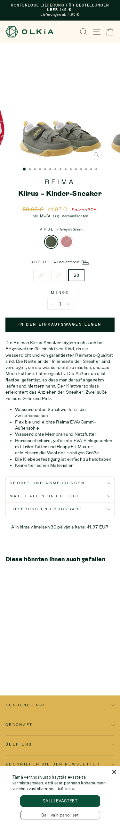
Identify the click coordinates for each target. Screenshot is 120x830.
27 (59, 275)
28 (76, 275)
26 (41, 275)
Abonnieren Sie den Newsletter (52, 764)
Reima (60, 182)
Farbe (60, 229)
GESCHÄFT (19, 725)
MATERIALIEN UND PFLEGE (45, 496)
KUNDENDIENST (25, 705)
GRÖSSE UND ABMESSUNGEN (47, 483)
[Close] (114, 772)
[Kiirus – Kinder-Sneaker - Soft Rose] (16, 665)
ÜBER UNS (18, 744)
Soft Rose (66, 241)
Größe (55, 262)
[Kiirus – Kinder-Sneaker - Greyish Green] (9, 665)
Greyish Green (51, 241)
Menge (60, 292)
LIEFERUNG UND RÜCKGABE (46, 509)
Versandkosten (75, 216)
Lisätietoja (65, 788)
